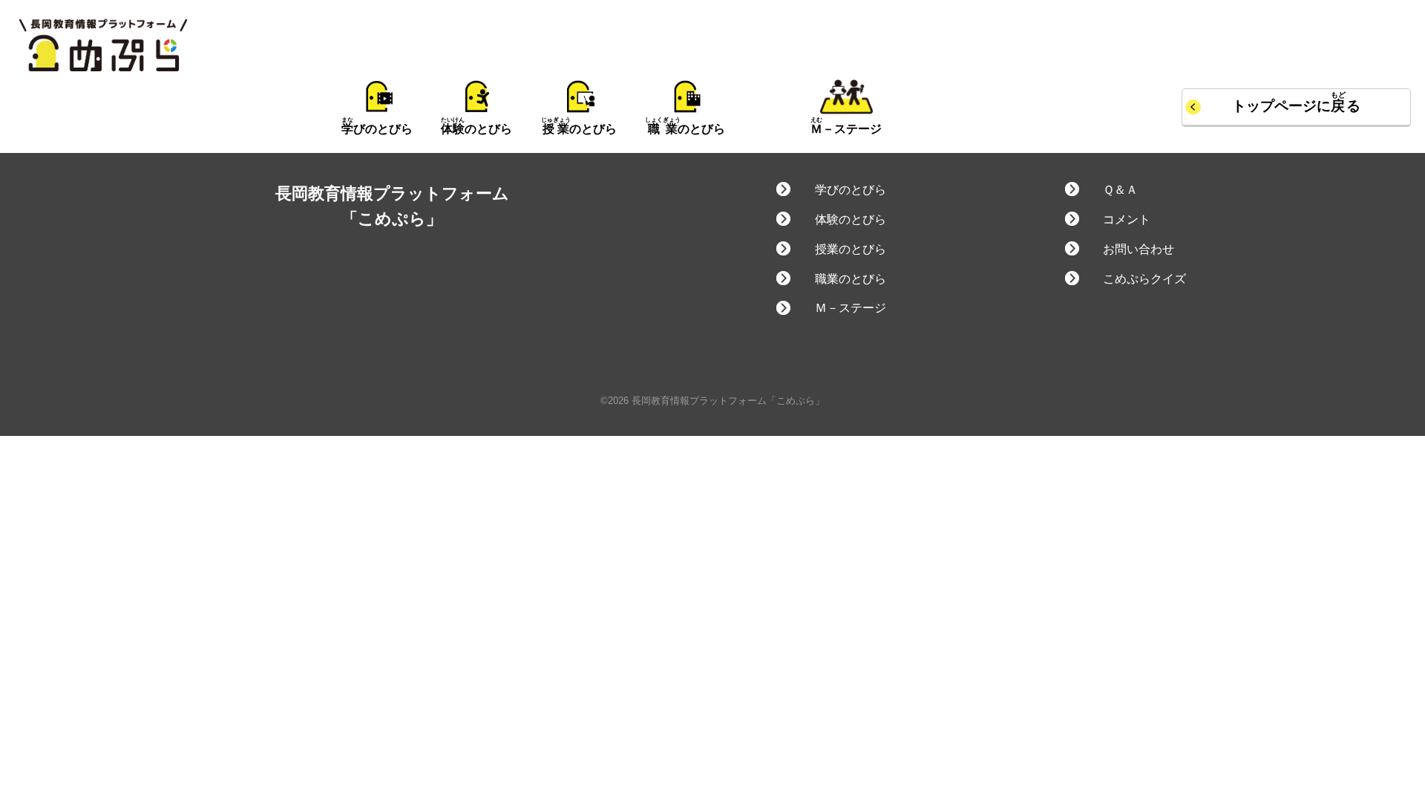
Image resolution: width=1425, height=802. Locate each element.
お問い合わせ (1138, 249)
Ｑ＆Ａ (1120, 189)
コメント (1126, 219)
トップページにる (1296, 106)
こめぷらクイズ (1144, 279)
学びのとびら (850, 189)
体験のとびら (850, 219)
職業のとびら (850, 279)
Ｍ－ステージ (850, 307)
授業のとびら (850, 249)
